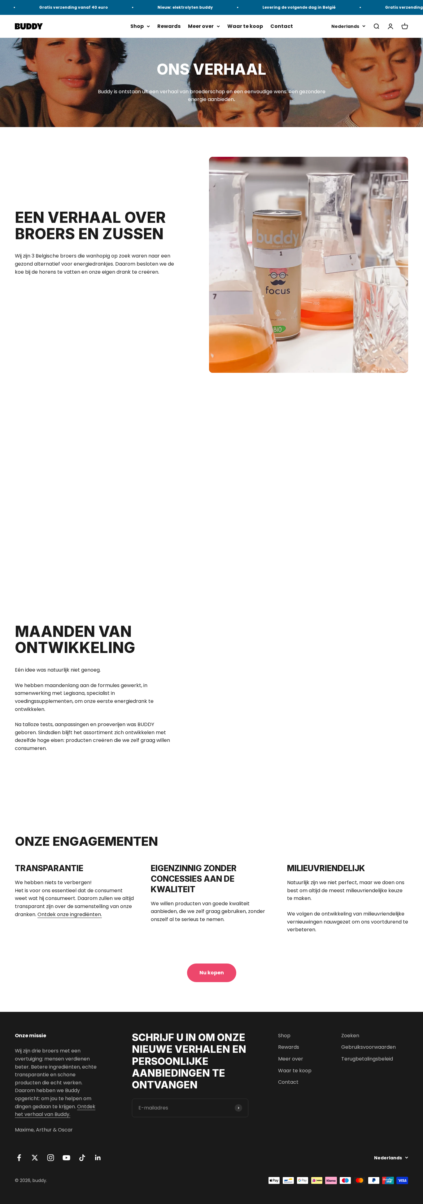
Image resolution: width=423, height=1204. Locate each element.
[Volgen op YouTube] (66, 1157)
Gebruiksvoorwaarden (368, 1047)
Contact (281, 26)
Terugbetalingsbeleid (367, 1058)
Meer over (201, 26)
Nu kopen (211, 972)
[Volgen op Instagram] (50, 1157)
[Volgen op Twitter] (35, 1157)
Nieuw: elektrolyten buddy (167, 7)
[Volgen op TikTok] (82, 1157)
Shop (137, 26)
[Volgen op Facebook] (19, 1157)
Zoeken (350, 1035)
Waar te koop (245, 26)
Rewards (169, 26)
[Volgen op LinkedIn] (98, 1157)
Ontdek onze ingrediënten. (69, 914)
